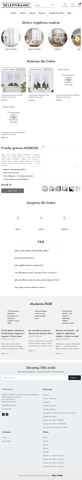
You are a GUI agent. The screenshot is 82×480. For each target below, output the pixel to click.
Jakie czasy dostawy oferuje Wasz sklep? (32, 250)
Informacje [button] (47, 389)
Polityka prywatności (50, 406)
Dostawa (46, 395)
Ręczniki (46, 448)
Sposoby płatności (49, 409)
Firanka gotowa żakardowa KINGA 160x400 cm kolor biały (11, 96)
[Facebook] (3, 414)
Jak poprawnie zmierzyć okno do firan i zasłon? (59, 413)
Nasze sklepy (6, 441)
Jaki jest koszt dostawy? (25, 258)
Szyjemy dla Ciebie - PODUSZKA (54, 424)
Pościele (46, 452)
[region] (41, 40)
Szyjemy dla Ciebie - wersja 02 (53, 463)
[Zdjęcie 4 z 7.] (65, 188)
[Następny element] (77, 39)
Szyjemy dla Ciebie (49, 416)
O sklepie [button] (6, 432)
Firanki (45, 437)
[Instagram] (7, 414)
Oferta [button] (45, 432)
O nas (4, 437)
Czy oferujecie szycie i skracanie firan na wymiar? (36, 272)
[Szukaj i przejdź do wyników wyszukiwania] (52, 5)
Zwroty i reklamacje (49, 398)
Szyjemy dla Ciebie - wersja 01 (53, 459)
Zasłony (45, 441)
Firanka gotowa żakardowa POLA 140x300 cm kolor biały (38, 96)
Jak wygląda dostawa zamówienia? (29, 265)
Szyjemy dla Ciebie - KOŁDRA (53, 420)
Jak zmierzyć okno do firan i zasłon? (55, 427)
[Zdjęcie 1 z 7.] (45, 188)
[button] (76, 165)
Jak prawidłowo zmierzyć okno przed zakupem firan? (37, 280)
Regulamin (46, 402)
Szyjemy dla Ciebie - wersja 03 (53, 466)
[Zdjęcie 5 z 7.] (71, 188)
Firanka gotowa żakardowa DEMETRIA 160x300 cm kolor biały (68, 96)
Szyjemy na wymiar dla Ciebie (53, 455)
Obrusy (45, 445)
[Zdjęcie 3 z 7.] (58, 188)
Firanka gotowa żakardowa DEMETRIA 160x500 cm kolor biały (13, 134)
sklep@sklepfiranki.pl (9, 405)
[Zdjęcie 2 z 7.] (51, 188)
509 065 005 (7, 409)
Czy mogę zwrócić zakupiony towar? (30, 287)
